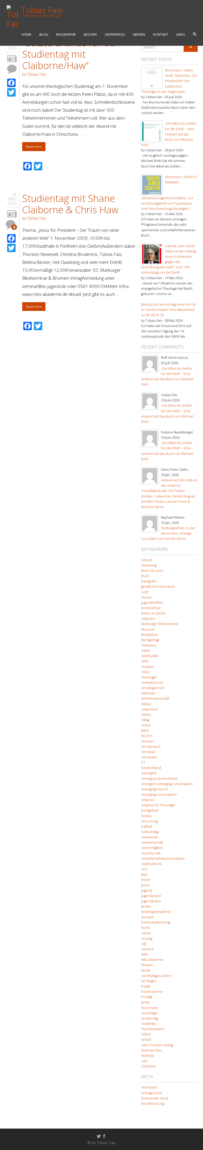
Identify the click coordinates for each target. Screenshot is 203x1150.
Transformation (153, 1029)
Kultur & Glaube (153, 613)
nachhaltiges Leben (156, 976)
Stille (145, 661)
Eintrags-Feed (151, 1093)
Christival (148, 752)
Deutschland (151, 768)
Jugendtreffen (152, 602)
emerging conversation (159, 794)
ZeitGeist (148, 1066)
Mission (147, 965)
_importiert (149, 709)
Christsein (149, 757)
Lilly (144, 943)
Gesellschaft (150, 853)
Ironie (145, 879)
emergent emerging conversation (167, 784)
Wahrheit (148, 693)
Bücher (90, 34)
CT (143, 762)
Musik (145, 970)
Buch (145, 576)
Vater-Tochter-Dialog (157, 1045)
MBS (144, 954)
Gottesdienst (151, 864)
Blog (43, 34)
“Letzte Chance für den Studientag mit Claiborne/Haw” (71, 54)
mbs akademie (152, 959)
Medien (139, 34)
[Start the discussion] (12, 69)
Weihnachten (151, 1050)
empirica (148, 800)
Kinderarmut (150, 608)
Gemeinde (149, 837)
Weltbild (147, 1055)
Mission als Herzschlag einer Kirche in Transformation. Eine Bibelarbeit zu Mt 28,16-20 (168, 309)
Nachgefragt (150, 640)
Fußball (146, 826)
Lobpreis (148, 618)
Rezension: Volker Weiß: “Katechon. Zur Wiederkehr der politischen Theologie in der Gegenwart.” (169, 81)
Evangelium (150, 810)
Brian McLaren (152, 570)
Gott (144, 592)
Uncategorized (152, 688)
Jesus (145, 885)
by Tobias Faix (34, 74)
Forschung (149, 821)
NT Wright (148, 981)
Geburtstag (149, 832)
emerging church (154, 789)
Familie (146, 816)
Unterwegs (115, 34)
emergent (148, 773)
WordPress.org (152, 1103)
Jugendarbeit (151, 896)
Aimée (146, 714)
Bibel (145, 730)
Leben (146, 933)
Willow (146, 704)
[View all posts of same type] (12, 59)
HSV (144, 869)
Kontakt (160, 34)
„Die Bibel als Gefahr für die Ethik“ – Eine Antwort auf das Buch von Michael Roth (169, 134)
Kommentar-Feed (154, 1098)
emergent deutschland (159, 778)
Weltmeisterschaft (155, 698)
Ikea (144, 874)
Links (180, 34)
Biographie (66, 34)
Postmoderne (152, 991)
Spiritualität (149, 656)
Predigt (146, 997)
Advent (146, 560)
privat (145, 1002)
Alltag (145, 720)
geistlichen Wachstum (158, 586)
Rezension (149, 1008)
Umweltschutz (152, 682)
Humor (146, 597)
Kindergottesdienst (156, 911)
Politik (145, 986)
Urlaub (146, 1039)
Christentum (150, 746)
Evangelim (148, 581)
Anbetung (148, 565)
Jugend (146, 890)
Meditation (149, 634)
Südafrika (148, 1023)
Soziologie (149, 1013)
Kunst (145, 927)
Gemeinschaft (152, 842)
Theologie (149, 677)
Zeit (144, 1061)
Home (26, 34)
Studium (147, 666)
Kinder (146, 906)
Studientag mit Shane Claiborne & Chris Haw (70, 204)
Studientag (149, 1018)
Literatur (147, 949)
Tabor (145, 672)
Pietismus (148, 645)
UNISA (146, 1034)
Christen (147, 741)
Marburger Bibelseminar (160, 624)
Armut (146, 725)
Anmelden (149, 1087)
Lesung (146, 938)
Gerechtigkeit (151, 847)
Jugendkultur (151, 901)
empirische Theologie (158, 805)
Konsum (147, 917)
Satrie (145, 650)
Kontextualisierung (155, 922)
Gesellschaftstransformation (163, 858)
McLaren (148, 629)
